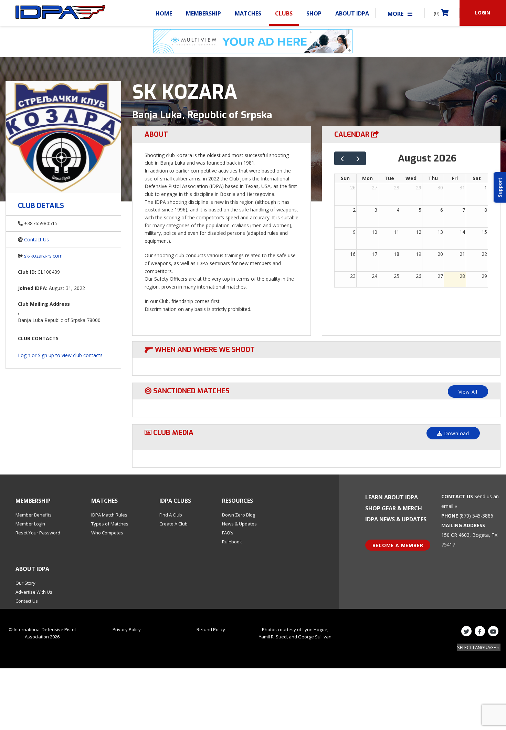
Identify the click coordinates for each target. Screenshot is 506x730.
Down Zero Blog (238, 515)
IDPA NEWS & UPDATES (395, 519)
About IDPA (352, 13)
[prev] (342, 159)
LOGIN (482, 12)
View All (467, 391)
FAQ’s (227, 533)
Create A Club (173, 524)
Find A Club (170, 515)
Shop (313, 13)
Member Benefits (33, 515)
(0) (437, 13)
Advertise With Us (33, 592)
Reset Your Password (37, 533)
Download (455, 433)
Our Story (25, 583)
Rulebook (232, 542)
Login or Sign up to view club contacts (60, 355)
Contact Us (36, 239)
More (396, 14)
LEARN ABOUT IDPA (391, 497)
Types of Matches (109, 524)
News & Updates (239, 524)
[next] (358, 159)
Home (164, 13)
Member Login (30, 524)
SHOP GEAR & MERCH (393, 508)
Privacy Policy (127, 629)
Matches (248, 13)
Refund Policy (211, 629)
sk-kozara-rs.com (43, 255)
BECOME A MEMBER (397, 545)
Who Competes (107, 533)
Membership (203, 13)
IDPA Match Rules (109, 515)
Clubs (284, 13)
